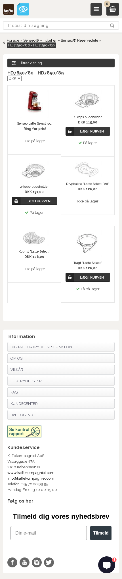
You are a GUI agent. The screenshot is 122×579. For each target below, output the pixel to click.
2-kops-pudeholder (34, 187)
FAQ (14, 392)
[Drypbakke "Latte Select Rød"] (87, 177)
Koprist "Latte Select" (34, 251)
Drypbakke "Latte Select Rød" (87, 184)
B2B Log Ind (21, 415)
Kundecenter (24, 403)
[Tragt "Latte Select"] (87, 256)
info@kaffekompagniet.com (30, 478)
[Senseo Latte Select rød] (34, 117)
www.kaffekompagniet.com (30, 473)
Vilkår (16, 370)
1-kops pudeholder (88, 117)
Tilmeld (101, 533)
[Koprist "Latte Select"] (34, 245)
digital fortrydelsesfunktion (41, 347)
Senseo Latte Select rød (34, 123)
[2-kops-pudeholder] (34, 180)
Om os (16, 358)
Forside (13, 40)
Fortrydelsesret (28, 381)
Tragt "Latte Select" (87, 263)
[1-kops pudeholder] (87, 110)
